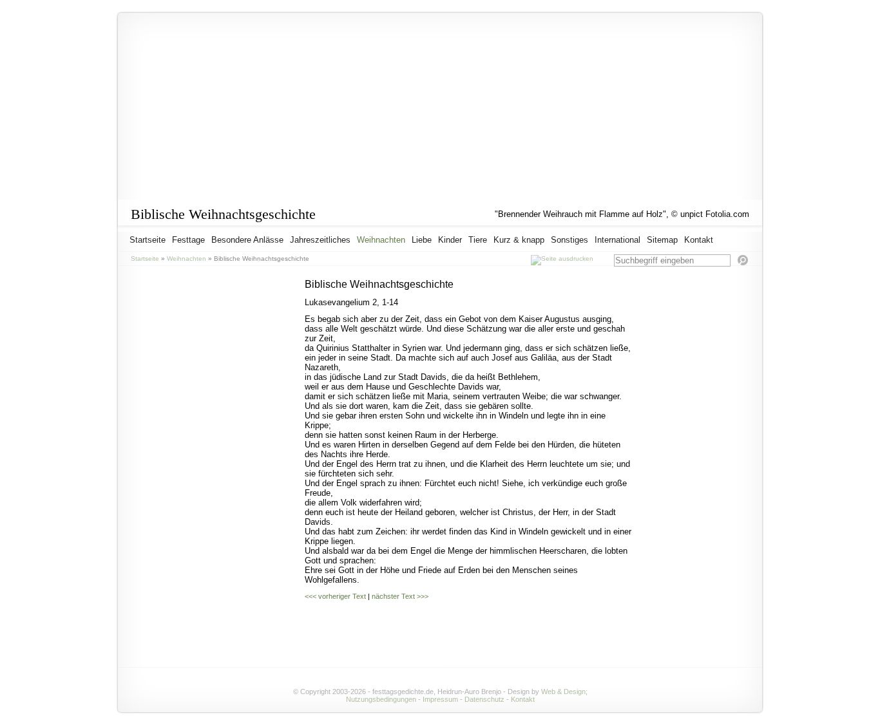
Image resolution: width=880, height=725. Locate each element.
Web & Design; (564, 691)
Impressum (440, 699)
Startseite (145, 258)
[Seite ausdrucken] (562, 258)
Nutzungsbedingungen (381, 699)
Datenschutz (484, 699)
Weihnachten (186, 258)
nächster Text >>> (400, 596)
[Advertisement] (697, 472)
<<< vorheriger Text (335, 596)
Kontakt (523, 699)
